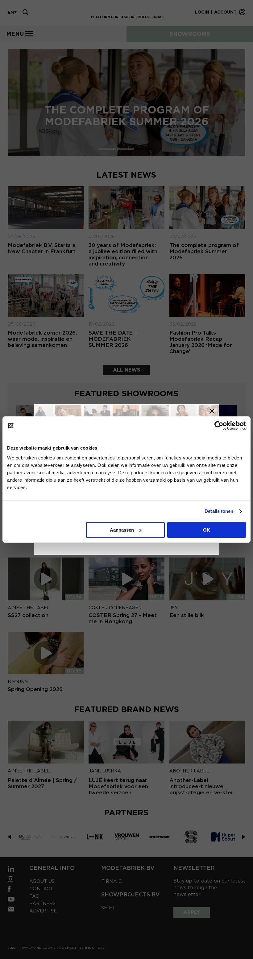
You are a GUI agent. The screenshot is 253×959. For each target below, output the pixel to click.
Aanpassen (122, 530)
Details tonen (219, 511)
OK (206, 530)
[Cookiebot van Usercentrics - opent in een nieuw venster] (219, 425)
